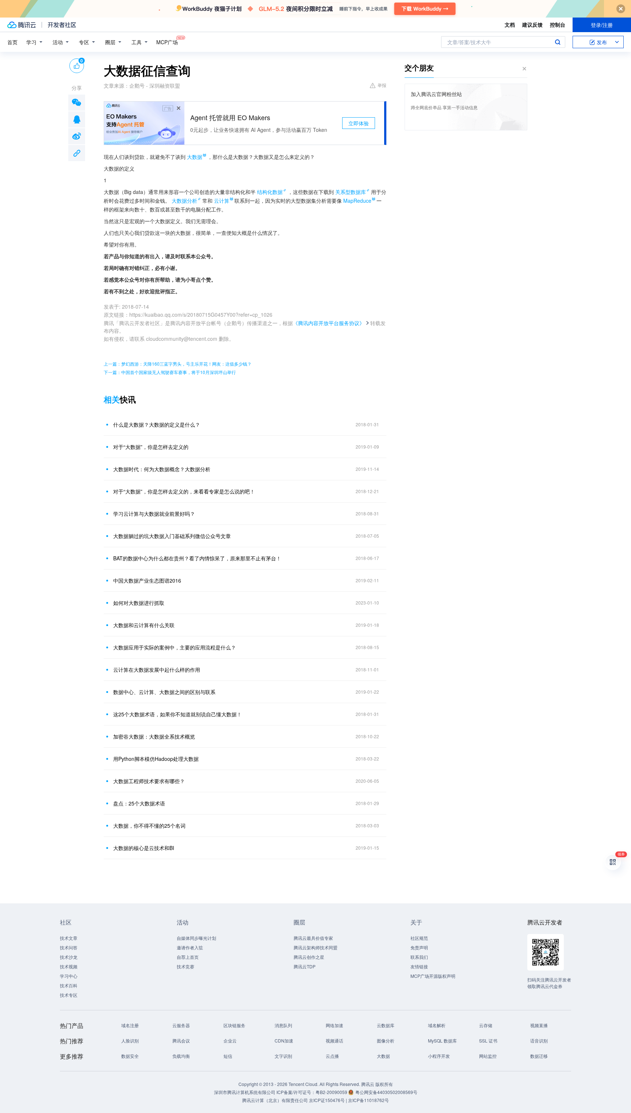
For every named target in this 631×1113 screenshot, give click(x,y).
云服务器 (181, 1025)
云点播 (332, 1056)
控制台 (557, 24)
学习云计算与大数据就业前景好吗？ (154, 513)
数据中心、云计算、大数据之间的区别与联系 (164, 691)
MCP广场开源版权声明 (432, 976)
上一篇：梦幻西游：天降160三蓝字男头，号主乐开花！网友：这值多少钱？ (178, 364)
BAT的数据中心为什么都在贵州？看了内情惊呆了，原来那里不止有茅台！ (197, 558)
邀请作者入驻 (190, 947)
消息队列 (283, 1025)
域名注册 (130, 1025)
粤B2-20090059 (332, 1092)
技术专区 (68, 995)
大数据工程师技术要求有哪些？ (149, 781)
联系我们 (419, 957)
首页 (12, 42)
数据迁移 (539, 1056)
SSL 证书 (488, 1040)
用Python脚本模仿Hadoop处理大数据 (156, 758)
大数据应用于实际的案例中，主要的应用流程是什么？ (174, 647)
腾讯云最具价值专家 (313, 938)
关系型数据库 (350, 191)
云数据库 (385, 1025)
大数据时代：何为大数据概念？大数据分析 (161, 469)
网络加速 (334, 1025)
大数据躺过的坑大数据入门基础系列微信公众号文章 (172, 536)
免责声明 (419, 947)
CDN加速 (284, 1040)
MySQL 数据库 (442, 1040)
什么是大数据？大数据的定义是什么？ (156, 424)
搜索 (558, 42)
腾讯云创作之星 (309, 957)
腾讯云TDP (305, 966)
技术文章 (68, 938)
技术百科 (68, 985)
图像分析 (385, 1040)
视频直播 (539, 1025)
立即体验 (358, 123)
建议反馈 (532, 24)
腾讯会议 (181, 1040)
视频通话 (334, 1040)
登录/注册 (602, 24)
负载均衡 (181, 1056)
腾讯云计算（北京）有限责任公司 (275, 1100)
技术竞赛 (185, 966)
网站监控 (488, 1056)
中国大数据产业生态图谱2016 (147, 580)
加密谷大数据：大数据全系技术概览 (154, 736)
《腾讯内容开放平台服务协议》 (328, 323)
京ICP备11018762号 (368, 1100)
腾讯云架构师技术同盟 (315, 947)
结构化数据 (270, 191)
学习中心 (68, 976)
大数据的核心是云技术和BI (143, 847)
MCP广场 (167, 42)
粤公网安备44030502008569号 (386, 1092)
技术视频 (68, 966)
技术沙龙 (68, 957)
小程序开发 (439, 1056)
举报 (382, 85)
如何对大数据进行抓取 (138, 602)
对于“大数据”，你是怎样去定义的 (150, 446)
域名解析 (436, 1025)
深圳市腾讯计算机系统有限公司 (244, 1092)
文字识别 (283, 1056)
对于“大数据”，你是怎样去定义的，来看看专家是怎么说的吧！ (184, 491)
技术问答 (68, 947)
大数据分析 (184, 200)
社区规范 (419, 938)
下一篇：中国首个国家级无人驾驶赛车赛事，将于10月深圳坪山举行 (170, 372)
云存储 (485, 1025)
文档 (510, 24)
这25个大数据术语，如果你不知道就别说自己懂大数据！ (177, 714)
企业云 (230, 1040)
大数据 (383, 1056)
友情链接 (419, 966)
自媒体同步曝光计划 (196, 938)
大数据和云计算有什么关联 (144, 625)
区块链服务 (234, 1025)
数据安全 (130, 1056)
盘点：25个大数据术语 (139, 803)
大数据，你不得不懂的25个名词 (149, 825)
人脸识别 (130, 1040)
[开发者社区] (62, 25)
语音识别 (539, 1040)
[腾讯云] (21, 25)
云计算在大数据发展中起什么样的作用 (156, 669)
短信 (227, 1056)
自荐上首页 (188, 957)
